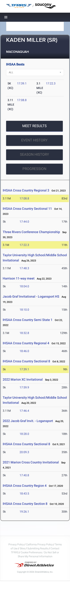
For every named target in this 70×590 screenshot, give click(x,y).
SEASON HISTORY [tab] (34, 154)
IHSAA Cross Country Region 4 (24, 485)
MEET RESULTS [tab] (34, 126)
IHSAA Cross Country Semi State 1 (27, 320)
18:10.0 (24, 309)
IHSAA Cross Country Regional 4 (26, 343)
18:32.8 (24, 333)
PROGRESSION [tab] (34, 169)
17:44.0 (24, 221)
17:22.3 (50, 83)
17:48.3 (24, 268)
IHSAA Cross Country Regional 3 (26, 190)
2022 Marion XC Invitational (23, 379)
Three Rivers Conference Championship (31, 232)
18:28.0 (24, 434)
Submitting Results (37, 548)
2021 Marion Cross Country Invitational (31, 462)
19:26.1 (24, 511)
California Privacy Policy (39, 544)
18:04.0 (24, 286)
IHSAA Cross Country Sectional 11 (27, 208)
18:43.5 (24, 493)
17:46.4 (24, 410)
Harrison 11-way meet (18, 278)
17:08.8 (22, 100)
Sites (22, 548)
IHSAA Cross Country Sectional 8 (26, 361)
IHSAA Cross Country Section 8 (25, 504)
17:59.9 (24, 387)
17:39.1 (22, 83)
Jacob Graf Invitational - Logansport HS (31, 296)
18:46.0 (24, 351)
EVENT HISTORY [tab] (34, 140)
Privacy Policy (16, 544)
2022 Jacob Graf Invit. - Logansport (28, 421)
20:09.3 (24, 452)
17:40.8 (24, 475)
